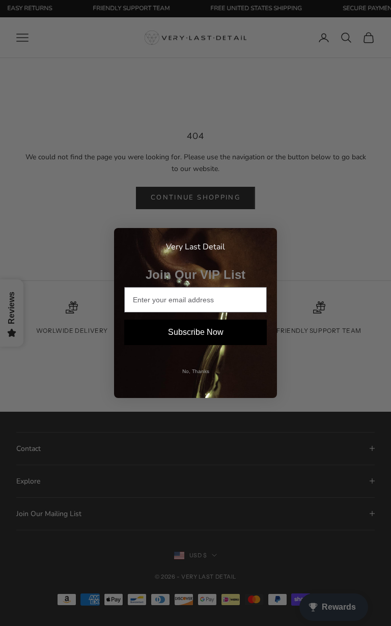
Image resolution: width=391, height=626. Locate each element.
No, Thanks (195, 371)
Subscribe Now (196, 332)
